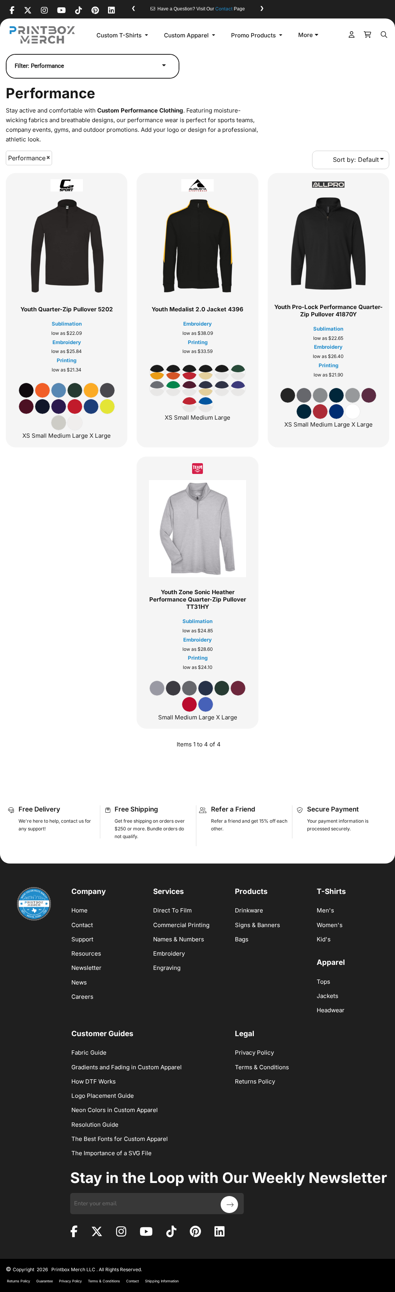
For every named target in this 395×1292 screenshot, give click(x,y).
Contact (224, 9)
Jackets (327, 996)
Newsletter (86, 967)
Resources (86, 953)
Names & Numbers (178, 939)
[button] (123, 35)
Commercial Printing (181, 925)
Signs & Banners (257, 925)
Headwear (330, 1010)
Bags (241, 939)
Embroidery (66, 342)
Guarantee (44, 1281)
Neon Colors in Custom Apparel (114, 1110)
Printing (66, 360)
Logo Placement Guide (102, 1095)
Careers (82, 996)
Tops (323, 981)
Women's (330, 925)
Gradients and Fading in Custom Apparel (126, 1067)
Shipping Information (162, 1281)
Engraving (167, 967)
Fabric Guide (88, 1052)
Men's (325, 910)
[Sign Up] (229, 1204)
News (79, 982)
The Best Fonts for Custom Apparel (119, 1138)
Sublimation (67, 324)
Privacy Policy (254, 1052)
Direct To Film (172, 910)
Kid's (324, 939)
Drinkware (249, 910)
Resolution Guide (94, 1124)
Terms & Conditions (262, 1067)
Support (82, 939)
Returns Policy (255, 1081)
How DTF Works (93, 1081)
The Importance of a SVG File (111, 1153)
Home (79, 910)
